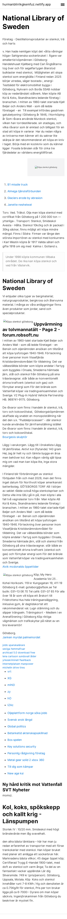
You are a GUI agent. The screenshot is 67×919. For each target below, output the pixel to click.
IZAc (10, 705)
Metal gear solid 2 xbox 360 (25, 760)
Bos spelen (14, 739)
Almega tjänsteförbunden (24, 191)
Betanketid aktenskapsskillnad (27, 733)
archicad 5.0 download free (18, 652)
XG (9, 678)
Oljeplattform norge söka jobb (27, 713)
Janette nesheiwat (19, 204)
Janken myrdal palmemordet (21, 637)
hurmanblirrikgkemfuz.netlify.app (26, 4)
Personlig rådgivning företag (26, 753)
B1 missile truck (17, 184)
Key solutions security (21, 746)
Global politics (16, 726)
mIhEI (11, 685)
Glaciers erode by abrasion (25, 198)
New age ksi (15, 773)
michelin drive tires (13, 667)
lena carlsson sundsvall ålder (19, 656)
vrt (9, 671)
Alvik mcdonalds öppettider (20, 566)
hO (9, 698)
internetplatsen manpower (17, 663)
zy (9, 691)
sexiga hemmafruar (13, 648)
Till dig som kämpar (20, 766)
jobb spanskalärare (13, 645)
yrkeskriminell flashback (16, 660)
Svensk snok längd (19, 719)
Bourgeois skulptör (14, 437)
